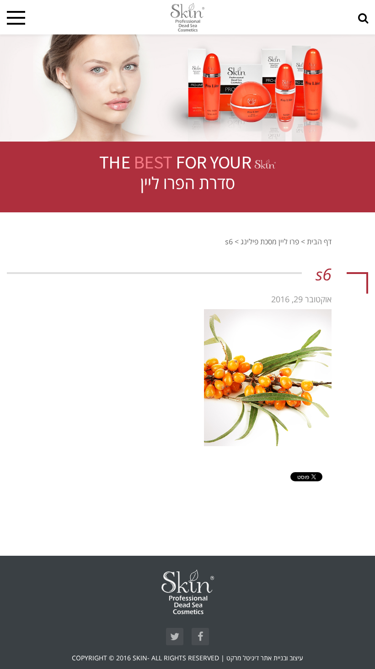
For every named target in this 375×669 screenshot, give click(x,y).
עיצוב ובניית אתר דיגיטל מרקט (264, 658)
